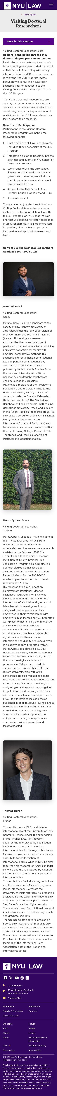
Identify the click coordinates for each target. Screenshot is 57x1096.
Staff (5, 1028)
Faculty (32, 1024)
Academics (8, 1006)
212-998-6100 (15, 985)
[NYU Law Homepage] (22, 4)
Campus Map (14, 998)
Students (8, 1024)
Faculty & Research (13, 1011)
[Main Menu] (51, 5)
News (6, 1037)
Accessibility (35, 1050)
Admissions (34, 1006)
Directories (9, 1050)
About (6, 1033)
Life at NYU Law (11, 1015)
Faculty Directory (37, 1045)
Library (32, 1033)
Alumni (32, 1028)
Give (5, 1045)
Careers (33, 1011)
